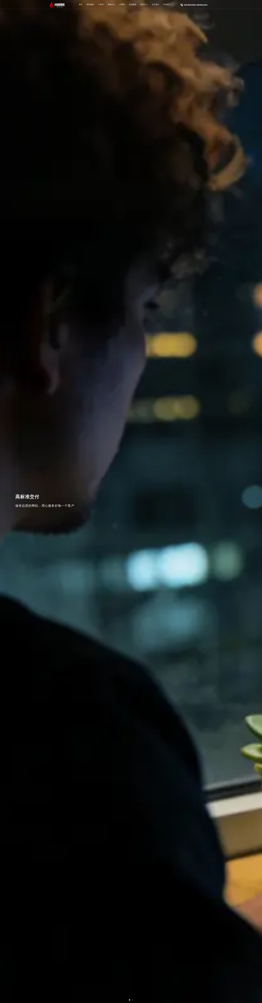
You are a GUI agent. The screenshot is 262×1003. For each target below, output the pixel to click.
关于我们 (155, 4)
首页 (80, 4)
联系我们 (167, 4)
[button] (129, 1000)
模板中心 (111, 4)
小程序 (101, 4)
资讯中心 (144, 4)
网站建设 (90, 4)
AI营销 (122, 4)
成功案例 (132, 4)
